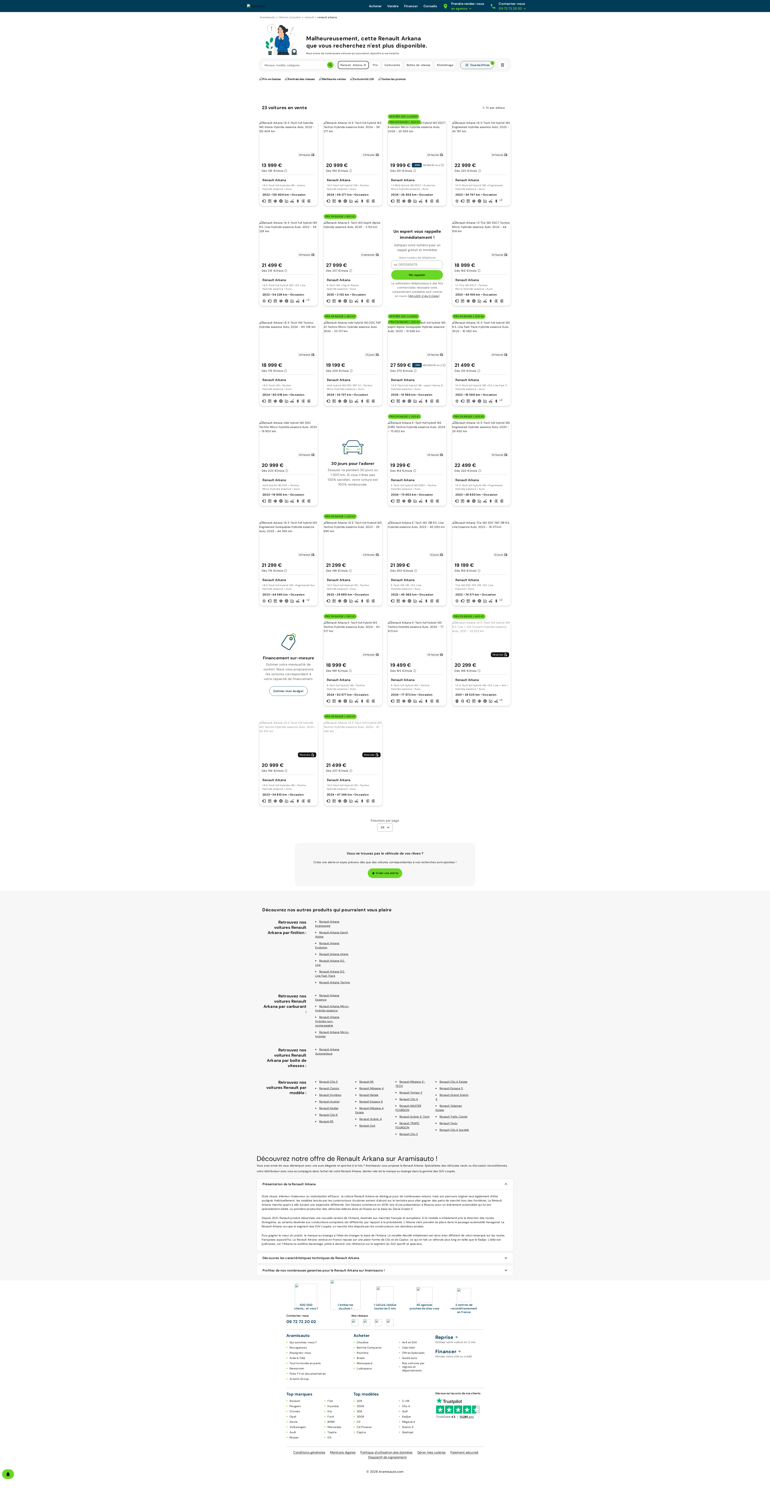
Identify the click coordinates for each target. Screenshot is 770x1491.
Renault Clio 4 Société (454, 1130)
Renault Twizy (449, 1123)
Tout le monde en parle (305, 1363)
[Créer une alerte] (8, 1474)
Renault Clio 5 (328, 1081)
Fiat (330, 1401)
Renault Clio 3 (408, 1134)
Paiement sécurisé (464, 1452)
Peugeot (295, 1406)
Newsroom (297, 1368)
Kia (329, 1411)
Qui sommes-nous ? (303, 1342)
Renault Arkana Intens (333, 954)
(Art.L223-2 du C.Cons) (423, 296)
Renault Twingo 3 (410, 1092)
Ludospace (364, 1368)
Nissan (294, 1437)
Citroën (295, 1411)
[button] (364, 65)
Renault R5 (326, 1121)
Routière (363, 1353)
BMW (331, 1422)
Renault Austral (329, 1101)
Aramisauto (267, 17)
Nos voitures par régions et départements (413, 1366)
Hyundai (333, 1406)
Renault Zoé (367, 1125)
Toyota (331, 1432)
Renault (295, 1401)
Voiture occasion (290, 17)
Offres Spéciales (413, 1353)
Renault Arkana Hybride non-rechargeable (327, 1021)
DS (329, 1437)
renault (309, 17)
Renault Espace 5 (451, 1088)
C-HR (406, 1401)
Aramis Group (299, 1379)
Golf (405, 1411)
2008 (360, 1406)
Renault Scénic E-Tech (414, 1116)
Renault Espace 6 (371, 1101)
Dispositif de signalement (387, 1457)
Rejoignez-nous (300, 1353)
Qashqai (407, 1432)
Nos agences (298, 1347)
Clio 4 (406, 1406)
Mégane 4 (408, 1422)
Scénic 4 (408, 1427)
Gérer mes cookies (431, 1452)
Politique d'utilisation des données (386, 1452)
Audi (293, 1432)
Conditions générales (309, 1452)
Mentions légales (343, 1452)
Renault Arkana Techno (334, 982)
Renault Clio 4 (408, 1099)
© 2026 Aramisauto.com (384, 1472)
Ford (330, 1416)
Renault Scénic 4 (370, 1119)
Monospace (364, 1363)
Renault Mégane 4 (371, 1088)
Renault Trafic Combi (453, 1116)
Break (361, 1358)
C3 (359, 1422)
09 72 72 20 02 (301, 1321)
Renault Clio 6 (328, 1115)
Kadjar (406, 1416)
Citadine (363, 1342)
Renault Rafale (369, 1095)
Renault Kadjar (329, 1108)
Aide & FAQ (297, 1358)
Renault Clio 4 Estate (453, 1081)
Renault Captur (329, 1088)
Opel (293, 1416)
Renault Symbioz (330, 1095)
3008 (360, 1416)
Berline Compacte (369, 1347)
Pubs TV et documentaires (308, 1373)
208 (359, 1401)
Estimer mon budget (288, 691)
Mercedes (334, 1427)
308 (359, 1411)
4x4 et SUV (409, 1342)
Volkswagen (298, 1427)
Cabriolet (408, 1347)
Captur (362, 1432)
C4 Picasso (364, 1427)
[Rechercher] (330, 65)
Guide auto (409, 1358)
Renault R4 (366, 1081)
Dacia (293, 1422)
